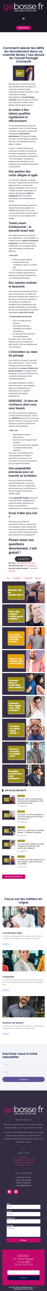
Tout (8, 578)
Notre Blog (23, 1157)
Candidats (17, 578)
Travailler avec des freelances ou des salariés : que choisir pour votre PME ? (31, 861)
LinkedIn (12, 571)
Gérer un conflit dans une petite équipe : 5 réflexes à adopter (30, 831)
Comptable (8, 976)
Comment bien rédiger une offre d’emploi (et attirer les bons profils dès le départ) (30, 846)
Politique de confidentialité (23, 1163)
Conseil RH (28, 578)
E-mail (9, 1211)
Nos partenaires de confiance (23, 1160)
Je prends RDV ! (23, 559)
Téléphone (11, 1218)
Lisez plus (5, 944)
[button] (23, 18)
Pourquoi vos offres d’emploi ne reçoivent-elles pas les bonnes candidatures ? (30, 816)
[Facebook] (9, 1192)
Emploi (38, 578)
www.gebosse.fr (30, 566)
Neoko (35, 1287)
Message (10, 1225)
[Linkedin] (16, 1192)
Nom (9, 1204)
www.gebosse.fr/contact (26, 563)
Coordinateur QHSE (12, 933)
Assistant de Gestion (13, 1022)
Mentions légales (23, 1165)
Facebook (33, 568)
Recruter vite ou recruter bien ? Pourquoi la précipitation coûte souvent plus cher (30, 801)
